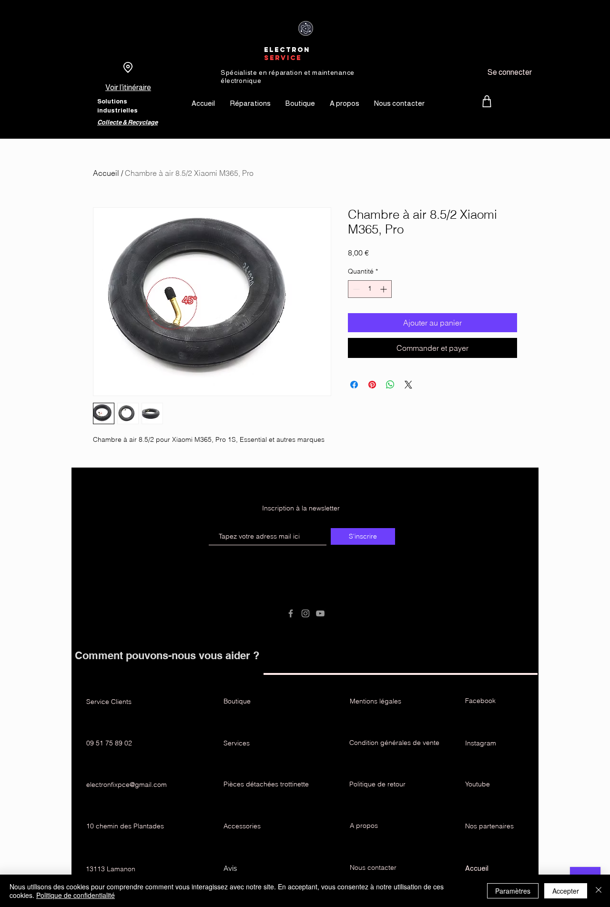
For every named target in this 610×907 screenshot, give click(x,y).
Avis (231, 868)
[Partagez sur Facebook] (354, 384)
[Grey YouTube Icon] (320, 613)
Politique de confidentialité (75, 895)
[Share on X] (408, 384)
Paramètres (512, 891)
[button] (305, 508)
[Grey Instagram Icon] (305, 613)
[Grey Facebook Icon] (290, 613)
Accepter (565, 891)
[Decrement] (355, 289)
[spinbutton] (369, 289)
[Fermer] (598, 890)
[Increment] (384, 289)
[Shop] (486, 101)
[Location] (128, 67)
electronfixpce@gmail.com (126, 784)
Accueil (106, 173)
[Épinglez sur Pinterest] (372, 384)
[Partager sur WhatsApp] (390, 384)
